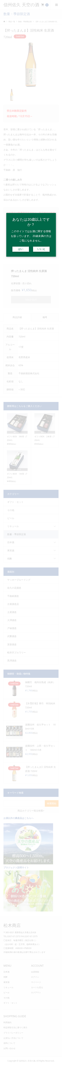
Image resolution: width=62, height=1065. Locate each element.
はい (20, 249)
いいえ (41, 249)
